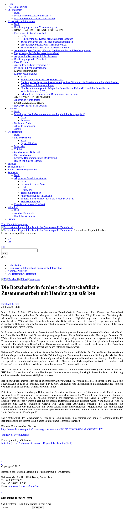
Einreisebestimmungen (25, 73)
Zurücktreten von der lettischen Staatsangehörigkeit (47, 41)
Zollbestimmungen (30, 201)
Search (11, 219)
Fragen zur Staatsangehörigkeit (30, 33)
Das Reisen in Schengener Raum (37, 85)
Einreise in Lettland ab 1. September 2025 (42, 79)
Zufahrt (18, 149)
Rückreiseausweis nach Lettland (30, 105)
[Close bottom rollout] (1, 491)
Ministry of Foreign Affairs (15, 434)
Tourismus (13, 172)
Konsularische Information (21, 21)
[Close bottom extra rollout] (1, 511)
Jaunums (25, 120)
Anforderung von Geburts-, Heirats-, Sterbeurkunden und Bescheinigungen (52, 50)
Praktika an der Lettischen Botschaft (32, 15)
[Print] (1, 301)
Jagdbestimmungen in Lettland (36, 195)
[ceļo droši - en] (1, 454)
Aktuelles (12, 108)
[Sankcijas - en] (1, 451)
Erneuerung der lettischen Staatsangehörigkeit (44, 44)
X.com (15, 304)
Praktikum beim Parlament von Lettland (34, 18)
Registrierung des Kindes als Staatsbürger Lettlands (47, 38)
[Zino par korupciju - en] (1, 460)
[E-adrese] (1, 457)
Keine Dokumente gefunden (22, 169)
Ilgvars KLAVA (29, 143)
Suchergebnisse (16, 166)
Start (5, 253)
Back (17, 12)
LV (9, 238)
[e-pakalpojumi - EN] (1, 449)
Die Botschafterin (23, 137)
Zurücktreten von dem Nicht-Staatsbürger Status (45, 47)
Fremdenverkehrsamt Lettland (29, 204)
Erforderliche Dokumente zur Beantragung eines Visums (49, 94)
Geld (23, 187)
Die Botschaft (15, 131)
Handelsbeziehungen (25, 216)
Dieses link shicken (17, 6)
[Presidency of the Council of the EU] (1, 463)
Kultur (11, 4)
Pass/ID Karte (21, 62)
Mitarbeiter (19, 146)
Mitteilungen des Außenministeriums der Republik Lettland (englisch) (49, 114)
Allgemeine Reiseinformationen (30, 178)
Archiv (17, 128)
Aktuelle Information (25, 126)
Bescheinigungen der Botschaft (30, 59)
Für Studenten (15, 9)
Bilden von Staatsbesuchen (28, 160)
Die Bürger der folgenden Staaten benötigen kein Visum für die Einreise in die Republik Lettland (70, 82)
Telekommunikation (31, 192)
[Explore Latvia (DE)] (1, 446)
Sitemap (12, 163)
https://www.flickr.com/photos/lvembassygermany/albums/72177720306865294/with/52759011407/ (52, 429)
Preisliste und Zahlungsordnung (30, 67)
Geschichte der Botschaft (27, 152)
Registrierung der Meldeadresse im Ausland (36, 53)
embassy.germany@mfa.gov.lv (25, 486)
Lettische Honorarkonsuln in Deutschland (35, 158)
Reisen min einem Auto (33, 184)
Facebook (6, 304)
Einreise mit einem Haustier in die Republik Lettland (47, 198)
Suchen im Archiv (23, 123)
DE (9, 241)
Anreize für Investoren (25, 213)
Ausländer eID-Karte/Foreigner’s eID (33, 65)
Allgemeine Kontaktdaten (27, 99)
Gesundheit (26, 189)
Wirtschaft (13, 207)
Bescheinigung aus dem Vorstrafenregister (35, 27)
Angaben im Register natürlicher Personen (35, 56)
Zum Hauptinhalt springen (14, 224)
